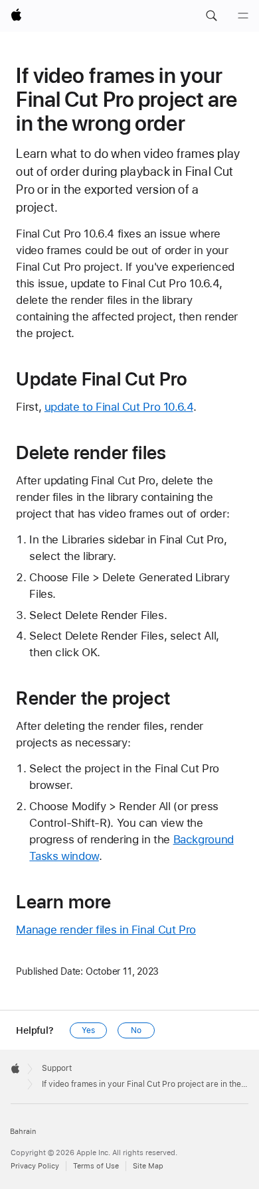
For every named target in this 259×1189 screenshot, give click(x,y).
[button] (211, 16)
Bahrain (23, 1131)
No (136, 1030)
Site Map (148, 1166)
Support (57, 1068)
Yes (88, 1030)
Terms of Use (96, 1166)
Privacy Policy (35, 1166)
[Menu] (243, 16)
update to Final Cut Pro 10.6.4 (118, 406)
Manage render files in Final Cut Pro (106, 929)
